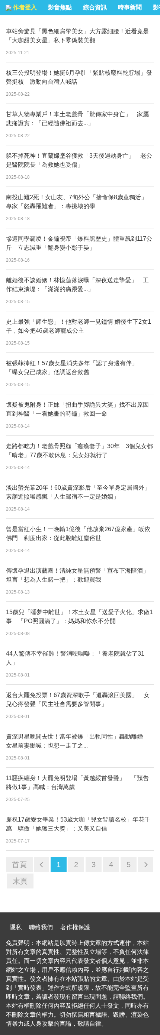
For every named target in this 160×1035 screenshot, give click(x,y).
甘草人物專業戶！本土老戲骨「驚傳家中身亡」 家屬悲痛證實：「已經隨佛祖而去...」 (77, 118)
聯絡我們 (41, 927)
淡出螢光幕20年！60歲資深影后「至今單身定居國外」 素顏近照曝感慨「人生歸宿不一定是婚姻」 (80, 492)
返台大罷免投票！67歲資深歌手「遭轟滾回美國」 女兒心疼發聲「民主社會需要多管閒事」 (78, 699)
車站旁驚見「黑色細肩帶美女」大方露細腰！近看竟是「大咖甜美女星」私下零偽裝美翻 (77, 35)
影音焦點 (60, 7)
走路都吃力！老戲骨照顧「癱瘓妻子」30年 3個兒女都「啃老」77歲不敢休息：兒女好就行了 (79, 450)
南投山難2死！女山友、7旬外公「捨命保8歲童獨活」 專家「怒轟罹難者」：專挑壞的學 (79, 201)
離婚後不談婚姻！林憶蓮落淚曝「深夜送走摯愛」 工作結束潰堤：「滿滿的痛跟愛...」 (77, 284)
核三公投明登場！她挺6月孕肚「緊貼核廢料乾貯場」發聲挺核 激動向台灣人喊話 (79, 77)
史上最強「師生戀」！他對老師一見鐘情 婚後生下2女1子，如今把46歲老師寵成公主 (78, 326)
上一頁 (41, 864)
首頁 (19, 864)
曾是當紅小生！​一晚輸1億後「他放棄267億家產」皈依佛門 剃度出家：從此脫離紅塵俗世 (78, 533)
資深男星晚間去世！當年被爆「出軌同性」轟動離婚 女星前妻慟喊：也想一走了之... (77, 741)
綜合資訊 (95, 7)
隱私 (16, 927)
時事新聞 (130, 7)
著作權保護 (75, 927)
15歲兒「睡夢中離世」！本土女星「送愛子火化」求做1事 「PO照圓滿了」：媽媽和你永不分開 (79, 616)
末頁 (20, 881)
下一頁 (145, 864)
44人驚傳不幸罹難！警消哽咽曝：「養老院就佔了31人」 (75, 658)
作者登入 (24, 7)
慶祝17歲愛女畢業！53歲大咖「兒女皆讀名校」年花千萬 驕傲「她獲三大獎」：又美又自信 (78, 824)
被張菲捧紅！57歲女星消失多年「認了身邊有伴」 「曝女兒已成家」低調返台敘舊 (75, 367)
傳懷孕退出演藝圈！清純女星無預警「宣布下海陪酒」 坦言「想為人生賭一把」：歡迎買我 (80, 575)
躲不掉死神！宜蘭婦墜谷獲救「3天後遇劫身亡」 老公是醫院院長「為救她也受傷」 (79, 160)
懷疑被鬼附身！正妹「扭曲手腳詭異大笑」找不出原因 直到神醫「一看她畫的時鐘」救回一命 (80, 409)
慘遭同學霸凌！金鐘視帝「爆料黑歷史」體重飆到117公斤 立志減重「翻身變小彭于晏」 (79, 243)
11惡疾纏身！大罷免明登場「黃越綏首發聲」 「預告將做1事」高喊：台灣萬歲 (77, 782)
